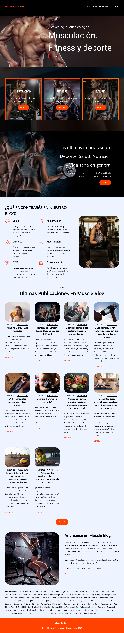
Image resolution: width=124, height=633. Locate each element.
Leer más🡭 (62, 522)
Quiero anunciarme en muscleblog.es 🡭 (79, 574)
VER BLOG (23, 107)
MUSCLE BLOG (22, 325)
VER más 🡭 (9, 357)
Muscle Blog (62, 623)
